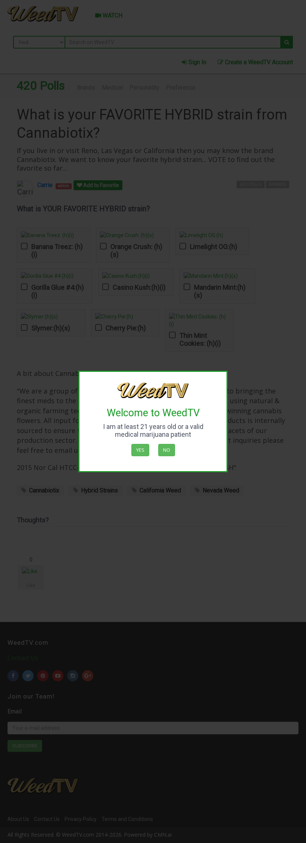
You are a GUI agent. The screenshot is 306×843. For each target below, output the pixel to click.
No (166, 450)
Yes (140, 450)
